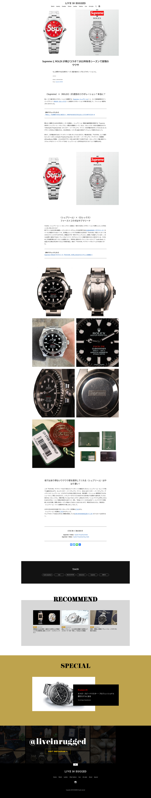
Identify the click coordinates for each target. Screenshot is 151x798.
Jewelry (58, 6)
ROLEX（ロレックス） (60, 101)
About (90, 777)
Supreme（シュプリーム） (80, 99)
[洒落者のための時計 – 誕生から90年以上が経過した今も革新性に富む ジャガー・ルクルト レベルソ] (46, 617)
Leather (75, 6)
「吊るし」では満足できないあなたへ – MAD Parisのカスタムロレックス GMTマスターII (69, 114)
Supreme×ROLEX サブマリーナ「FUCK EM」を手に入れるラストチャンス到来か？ (68, 255)
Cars (86, 6)
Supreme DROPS (59, 81)
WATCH (104, 574)
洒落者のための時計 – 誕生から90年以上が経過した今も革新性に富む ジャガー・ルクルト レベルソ (46, 630)
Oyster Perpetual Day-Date (81, 537)
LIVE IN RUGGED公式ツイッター (84, 514)
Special (96, 777)
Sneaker (64, 6)
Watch (52, 6)
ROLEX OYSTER (70, 574)
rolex (59, 574)
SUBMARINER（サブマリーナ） (95, 230)
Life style (91, 6)
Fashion (81, 6)
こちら (77, 509)
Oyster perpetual (47, 574)
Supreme (93, 574)
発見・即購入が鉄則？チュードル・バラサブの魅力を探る (103, 630)
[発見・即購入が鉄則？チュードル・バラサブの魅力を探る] (103, 617)
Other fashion (73, 777)
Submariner (81, 574)
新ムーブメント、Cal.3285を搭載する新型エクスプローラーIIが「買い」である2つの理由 (75, 630)
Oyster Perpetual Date (81, 535)
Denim (69, 6)
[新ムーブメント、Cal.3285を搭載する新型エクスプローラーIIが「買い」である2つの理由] (75, 617)
